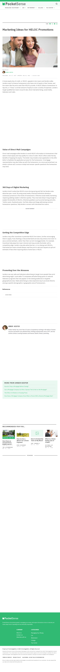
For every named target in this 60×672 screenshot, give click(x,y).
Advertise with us (21, 637)
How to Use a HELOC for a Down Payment (23, 440)
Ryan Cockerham (21, 445)
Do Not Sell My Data (27, 661)
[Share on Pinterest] (54, 23)
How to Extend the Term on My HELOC (37, 439)
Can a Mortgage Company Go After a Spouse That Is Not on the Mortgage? (25, 389)
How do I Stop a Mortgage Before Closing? (16, 386)
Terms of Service (7, 657)
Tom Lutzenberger (7, 447)
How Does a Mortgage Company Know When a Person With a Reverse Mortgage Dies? (28, 396)
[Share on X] (52, 23)
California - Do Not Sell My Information (33, 657)
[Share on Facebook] (50, 23)
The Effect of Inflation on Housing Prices (15, 393)
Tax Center (49, 7)
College (40, 7)
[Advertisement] (30, 136)
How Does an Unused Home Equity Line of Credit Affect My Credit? (7, 442)
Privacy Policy (17, 657)
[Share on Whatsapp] (57, 23)
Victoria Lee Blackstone (49, 446)
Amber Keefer (9, 72)
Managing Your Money (12, 7)
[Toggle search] (57, 4)
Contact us (19, 635)
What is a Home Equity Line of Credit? (50, 440)
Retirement (31, 7)
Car (23, 7)
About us (19, 632)
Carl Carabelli (35, 443)
